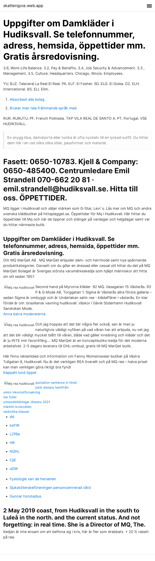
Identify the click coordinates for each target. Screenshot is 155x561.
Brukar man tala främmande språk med (43, 108)
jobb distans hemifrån (51, 387)
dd (12, 417)
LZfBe (15, 434)
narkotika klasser (16, 412)
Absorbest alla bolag (27, 99)
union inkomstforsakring (21, 392)
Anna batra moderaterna (24, 314)
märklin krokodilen (17, 407)
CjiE (13, 460)
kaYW (14, 425)
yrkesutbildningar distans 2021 (26, 402)
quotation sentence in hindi (56, 383)
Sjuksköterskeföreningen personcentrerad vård (50, 487)
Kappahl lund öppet (20, 372)
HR (12, 443)
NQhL (15, 451)
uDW (14, 469)
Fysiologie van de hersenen (33, 479)
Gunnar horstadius (25, 496)
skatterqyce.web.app (23, 6)
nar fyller (10, 397)
